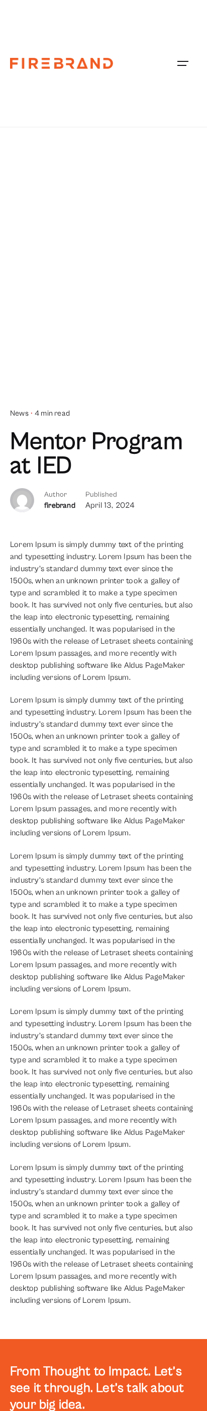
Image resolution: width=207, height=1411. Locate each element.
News (19, 413)
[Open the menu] (183, 63)
